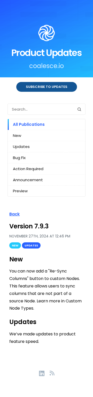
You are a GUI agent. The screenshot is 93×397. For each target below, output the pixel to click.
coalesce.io (46, 66)
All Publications (29, 124)
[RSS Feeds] (52, 373)
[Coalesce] (46, 34)
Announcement (28, 180)
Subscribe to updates (46, 86)
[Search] (79, 109)
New (17, 135)
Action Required (28, 168)
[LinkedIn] (44, 373)
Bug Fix (19, 157)
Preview (20, 191)
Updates (21, 146)
